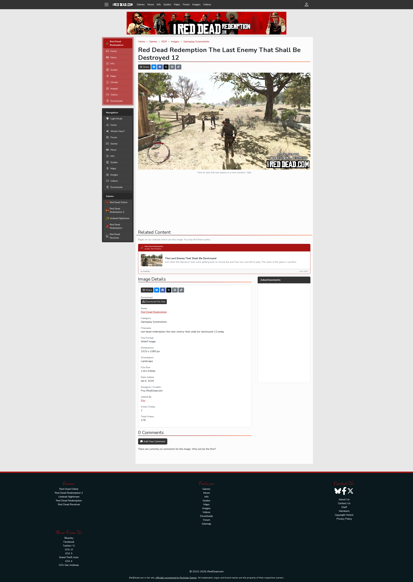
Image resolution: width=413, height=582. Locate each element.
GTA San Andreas (69, 565)
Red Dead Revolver (115, 236)
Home (114, 51)
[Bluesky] (153, 66)
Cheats (114, 82)
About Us (344, 499)
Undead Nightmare (119, 218)
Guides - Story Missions (153, 249)
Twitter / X (69, 546)
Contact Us (344, 503)
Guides (167, 4)
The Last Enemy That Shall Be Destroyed (190, 258)
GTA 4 (68, 561)
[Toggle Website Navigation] (106, 4)
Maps (177, 4)
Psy (143, 400)
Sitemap (206, 524)
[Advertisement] (224, 204)
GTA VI (69, 549)
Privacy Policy (344, 519)
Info (159, 4)
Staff (344, 507)
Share (145, 66)
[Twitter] (166, 66)
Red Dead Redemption (116, 226)
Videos (207, 4)
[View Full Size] (224, 121)
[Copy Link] (178, 66)
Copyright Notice (344, 515)
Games (141, 4)
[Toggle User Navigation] (306, 4)
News (150, 4)
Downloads (117, 101)
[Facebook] (160, 66)
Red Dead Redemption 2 (117, 210)
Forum (186, 4)
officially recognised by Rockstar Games (176, 577)
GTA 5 (68, 553)
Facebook (68, 542)
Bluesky (68, 538)
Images (196, 4)
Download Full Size (155, 301)
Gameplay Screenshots (196, 41)
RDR (164, 41)
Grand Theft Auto (69, 557)
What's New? (118, 131)
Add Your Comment (154, 441)
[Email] (172, 66)
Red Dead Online (118, 202)
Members (344, 511)
